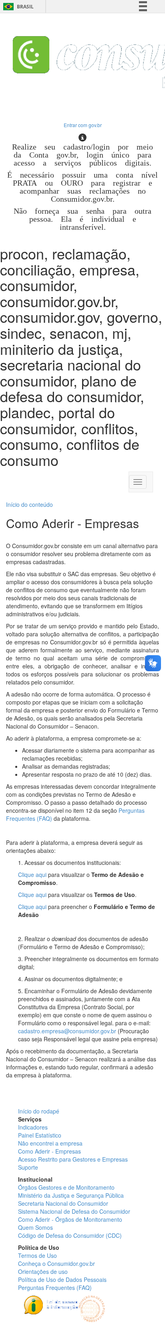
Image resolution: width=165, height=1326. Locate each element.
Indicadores (33, 1127)
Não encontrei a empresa (50, 1143)
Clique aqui (32, 875)
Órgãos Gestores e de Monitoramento (66, 1187)
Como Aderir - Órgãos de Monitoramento (70, 1219)
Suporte (28, 1167)
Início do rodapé (38, 1111)
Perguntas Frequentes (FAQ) (55, 1287)
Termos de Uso (37, 1255)
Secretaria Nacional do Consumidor (63, 1203)
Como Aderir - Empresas (49, 1151)
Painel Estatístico (39, 1135)
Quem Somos (35, 1227)
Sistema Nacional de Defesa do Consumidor (74, 1211)
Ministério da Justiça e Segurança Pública (71, 1195)
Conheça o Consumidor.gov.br (56, 1263)
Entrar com (83, 124)
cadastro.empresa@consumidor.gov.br (67, 1031)
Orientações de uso (43, 1271)
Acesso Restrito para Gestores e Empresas (73, 1159)
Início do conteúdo (29, 504)
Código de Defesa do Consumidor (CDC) (70, 1235)
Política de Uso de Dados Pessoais (62, 1279)
